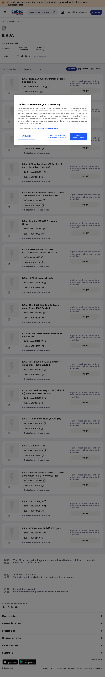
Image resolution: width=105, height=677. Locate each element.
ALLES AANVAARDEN (78, 137)
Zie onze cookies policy (47, 128)
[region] (52, 120)
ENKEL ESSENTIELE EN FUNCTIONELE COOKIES (57, 137)
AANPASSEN (26, 136)
